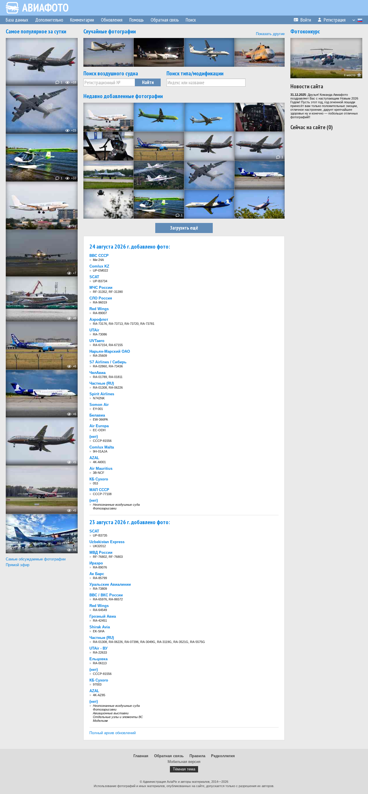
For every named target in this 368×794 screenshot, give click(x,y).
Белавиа (97, 415)
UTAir (94, 330)
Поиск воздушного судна (110, 73)
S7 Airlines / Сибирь (107, 362)
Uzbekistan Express (106, 542)
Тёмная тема (184, 769)
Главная (140, 756)
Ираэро (96, 563)
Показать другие (270, 34)
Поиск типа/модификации (194, 73)
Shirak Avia (99, 627)
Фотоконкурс (305, 31)
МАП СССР (99, 490)
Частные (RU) (101, 383)
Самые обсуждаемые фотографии (36, 559)
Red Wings (99, 309)
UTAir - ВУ (98, 648)
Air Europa (99, 426)
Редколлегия (223, 756)
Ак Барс (96, 574)
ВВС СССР (99, 255)
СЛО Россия (100, 298)
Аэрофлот (98, 319)
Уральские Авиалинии (110, 584)
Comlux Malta (101, 447)
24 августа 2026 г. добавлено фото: (129, 246)
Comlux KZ (99, 266)
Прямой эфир (17, 565)
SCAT (94, 277)
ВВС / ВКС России (106, 595)
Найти (148, 82)
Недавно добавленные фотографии (123, 96)
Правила (197, 756)
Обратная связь (169, 756)
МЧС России (100, 287)
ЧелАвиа (97, 373)
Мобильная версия (184, 761)
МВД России (100, 552)
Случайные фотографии (109, 31)
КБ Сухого (98, 479)
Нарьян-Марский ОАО (109, 351)
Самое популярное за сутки (36, 31)
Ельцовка (98, 659)
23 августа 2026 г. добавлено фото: (129, 522)
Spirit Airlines (101, 394)
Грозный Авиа (102, 616)
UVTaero (96, 341)
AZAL (94, 458)
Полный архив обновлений (112, 733)
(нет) (93, 436)
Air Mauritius (100, 468)
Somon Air (99, 404)
